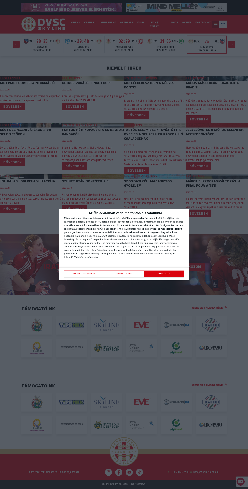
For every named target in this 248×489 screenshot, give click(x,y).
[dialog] (124, 244)
